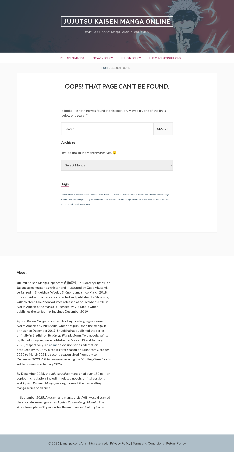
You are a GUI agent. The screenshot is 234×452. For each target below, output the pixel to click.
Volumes (148, 199)
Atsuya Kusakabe (75, 195)
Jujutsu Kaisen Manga (68, 57)
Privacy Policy (102, 57)
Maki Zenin (145, 195)
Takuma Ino (122, 199)
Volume (142, 199)
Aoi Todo (64, 195)
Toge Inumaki (133, 199)
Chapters (93, 195)
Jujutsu (107, 195)
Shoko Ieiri (113, 199)
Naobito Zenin (66, 199)
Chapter (85, 195)
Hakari (100, 195)
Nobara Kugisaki (79, 199)
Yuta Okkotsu (84, 204)
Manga (153, 195)
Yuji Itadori (74, 204)
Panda (96, 199)
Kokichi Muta (134, 195)
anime (53, 345)
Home (105, 67)
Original (90, 199)
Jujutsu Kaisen (117, 195)
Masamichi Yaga (162, 195)
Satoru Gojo (103, 199)
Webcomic (157, 199)
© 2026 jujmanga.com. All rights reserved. (78, 443)
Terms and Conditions (165, 57)
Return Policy (131, 57)
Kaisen (126, 195)
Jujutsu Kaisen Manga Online (117, 21)
